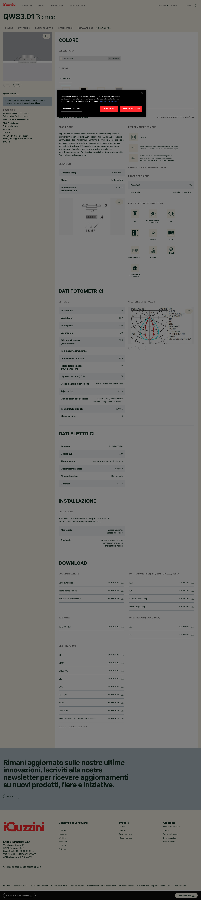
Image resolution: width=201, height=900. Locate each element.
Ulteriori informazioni (108, 101)
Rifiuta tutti (109, 109)
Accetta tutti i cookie (131, 109)
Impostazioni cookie (71, 109)
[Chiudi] (142, 93)
